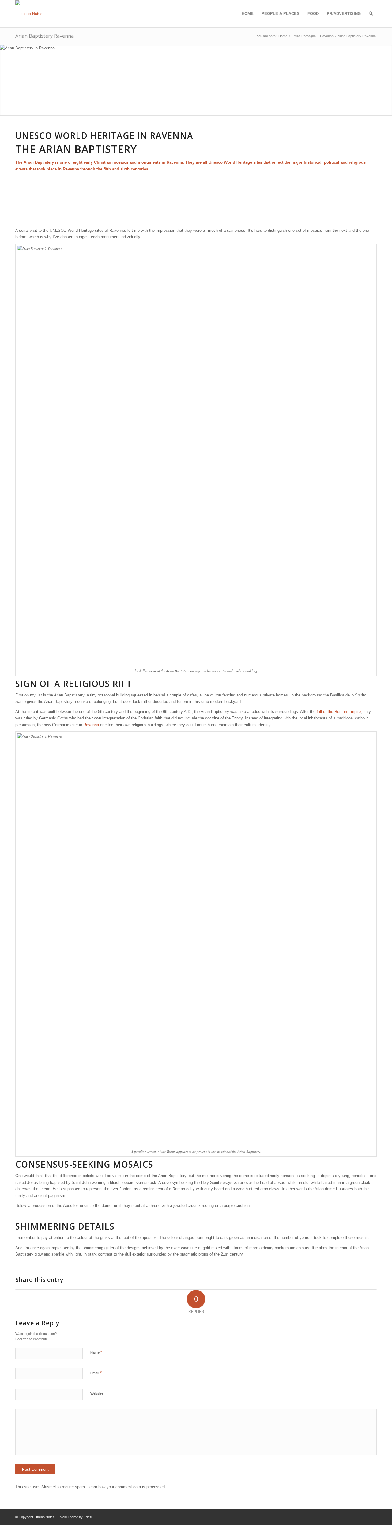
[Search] (371, 13)
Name (96, 1352)
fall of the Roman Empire (339, 711)
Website (96, 1393)
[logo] (29, 13)
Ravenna (91, 724)
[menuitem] (248, 13)
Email (96, 1373)
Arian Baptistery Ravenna (44, 35)
